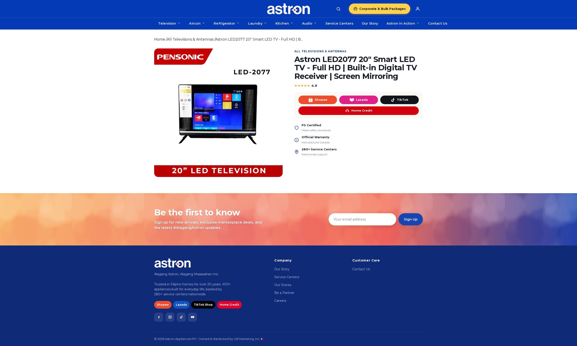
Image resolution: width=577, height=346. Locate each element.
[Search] (338, 9)
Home (159, 39)
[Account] (417, 9)
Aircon (195, 23)
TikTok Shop (203, 304)
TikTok (402, 99)
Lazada (362, 99)
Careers (280, 301)
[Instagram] (169, 317)
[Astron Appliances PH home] (288, 9)
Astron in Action (401, 23)
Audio (307, 23)
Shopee (321, 99)
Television (167, 23)
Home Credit (361, 110)
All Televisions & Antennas (190, 39)
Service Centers (339, 23)
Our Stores (282, 285)
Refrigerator (224, 23)
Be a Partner (284, 293)
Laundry (255, 23)
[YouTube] (192, 317)
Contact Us (437, 23)
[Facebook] (158, 317)
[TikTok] (181, 317)
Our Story (370, 23)
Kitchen (282, 23)
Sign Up (410, 219)
